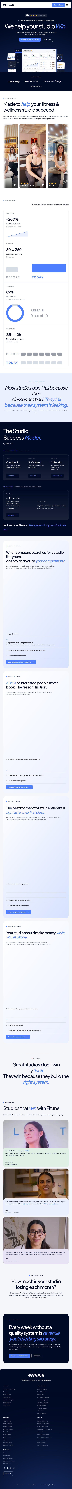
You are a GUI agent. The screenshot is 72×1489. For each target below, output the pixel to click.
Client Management (42, 1269)
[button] (67, 5)
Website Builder (41, 1283)
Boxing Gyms (7, 1307)
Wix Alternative (41, 1309)
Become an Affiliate (9, 1330)
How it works (7, 1272)
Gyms (5, 1309)
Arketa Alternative (42, 1301)
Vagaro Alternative (42, 1315)
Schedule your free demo (30, 39)
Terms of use (21, 1354)
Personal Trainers (8, 1315)
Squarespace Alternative (44, 1307)
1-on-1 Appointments (43, 1261)
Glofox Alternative (42, 1296)
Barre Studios (7, 1304)
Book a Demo (58, 5)
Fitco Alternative (41, 1312)
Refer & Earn (7, 1333)
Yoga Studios (7, 1290)
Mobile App (40, 1264)
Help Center (6, 1325)
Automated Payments (43, 1267)
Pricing (5, 1261)
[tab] (36, 590)
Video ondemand (42, 1277)
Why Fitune (6, 1275)
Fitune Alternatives (42, 1290)
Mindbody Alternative (43, 1293)
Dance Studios (7, 1301)
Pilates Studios (7, 1293)
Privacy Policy (32, 1354)
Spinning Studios (8, 1299)
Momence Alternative (43, 1304)
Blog (4, 1322)
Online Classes (41, 1275)
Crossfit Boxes (7, 1312)
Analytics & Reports (42, 1272)
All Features (40, 1280)
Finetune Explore (8, 1328)
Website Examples (8, 1269)
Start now (47, 39)
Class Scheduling (42, 1259)
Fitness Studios (7, 1296)
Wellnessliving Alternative (44, 1299)
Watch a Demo (7, 1267)
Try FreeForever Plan (9, 1259)
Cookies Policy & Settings (47, 1354)
